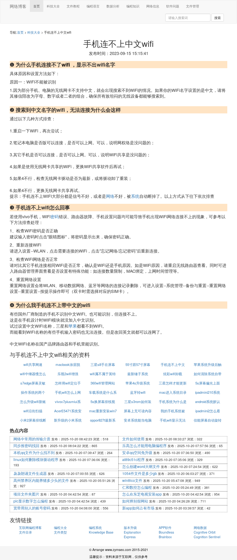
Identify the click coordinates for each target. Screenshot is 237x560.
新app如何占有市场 (138, 508)
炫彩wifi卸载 (172, 373)
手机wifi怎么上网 (68, 392)
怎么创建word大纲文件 (141, 466)
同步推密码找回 (26, 445)
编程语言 (93, 6)
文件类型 (60, 532)
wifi (66, 64)
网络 (110, 196)
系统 (135, 196)
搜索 (217, 17)
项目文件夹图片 (26, 494)
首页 (36, 6)
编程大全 (60, 527)
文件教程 (73, 6)
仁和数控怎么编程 (137, 487)
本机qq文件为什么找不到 (34, 452)
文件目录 (25, 532)
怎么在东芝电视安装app (142, 494)
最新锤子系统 (137, 373)
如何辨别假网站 (135, 501)
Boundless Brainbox (166, 534)
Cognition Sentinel (207, 536)
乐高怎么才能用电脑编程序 (144, 445)
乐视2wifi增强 (67, 373)
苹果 (73, 326)
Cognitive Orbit (204, 532)
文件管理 (192, 6)
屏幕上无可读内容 (138, 410)
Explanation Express (132, 534)
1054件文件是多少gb (139, 473)
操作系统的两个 (33, 392)
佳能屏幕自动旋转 (207, 420)
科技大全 (53, 6)
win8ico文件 (132, 480)
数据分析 (112, 6)
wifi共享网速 (32, 364)
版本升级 (130, 527)
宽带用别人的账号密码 (31, 508)
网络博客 (18, 6)
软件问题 (172, 6)
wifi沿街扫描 (32, 410)
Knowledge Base (101, 532)
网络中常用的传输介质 (31, 439)
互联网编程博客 (30, 527)
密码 (54, 216)
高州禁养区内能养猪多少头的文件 (41, 480)
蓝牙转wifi (138, 392)
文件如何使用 (133, 439)
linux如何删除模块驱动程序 (35, 459)
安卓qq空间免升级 (137, 452)
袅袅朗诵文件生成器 (30, 473)
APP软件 (165, 527)
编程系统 (95, 527)
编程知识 (132, 6)
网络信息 (152, 6)
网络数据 (200, 527)
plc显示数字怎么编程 (30, 501)
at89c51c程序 (133, 459)
